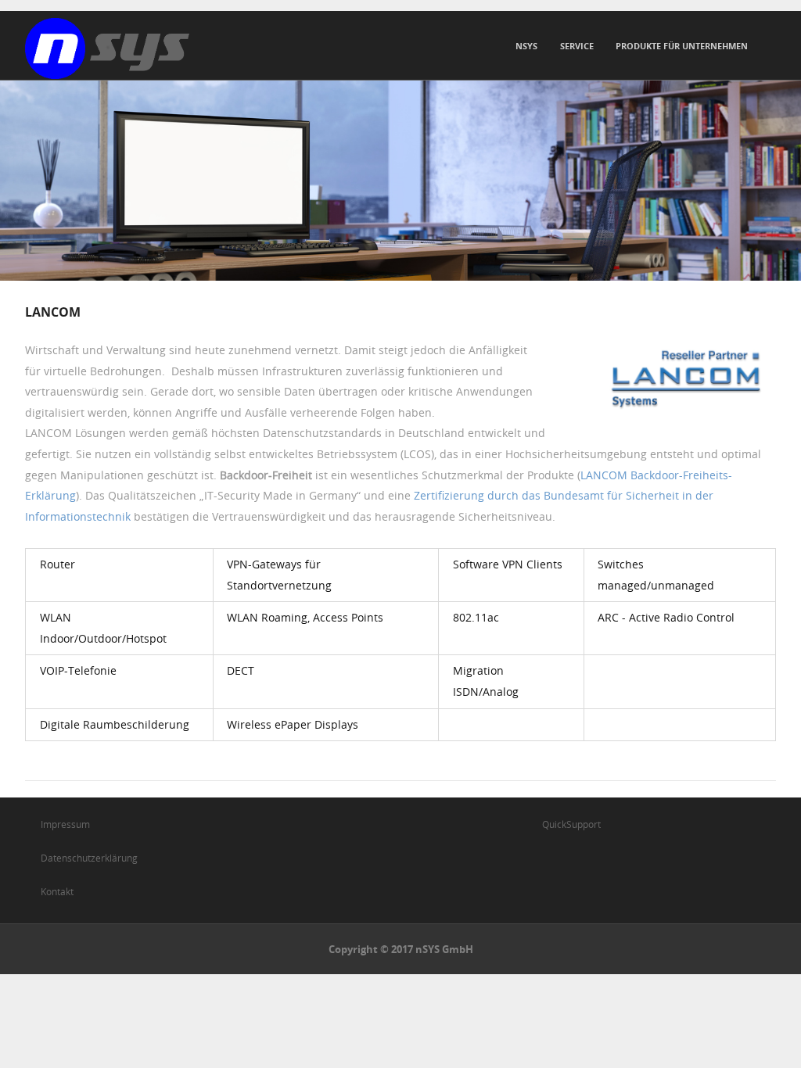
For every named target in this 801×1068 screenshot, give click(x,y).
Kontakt (57, 891)
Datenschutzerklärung (89, 857)
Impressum (65, 824)
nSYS (526, 46)
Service (577, 46)
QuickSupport (571, 824)
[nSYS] (107, 48)
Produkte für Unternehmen (682, 46)
